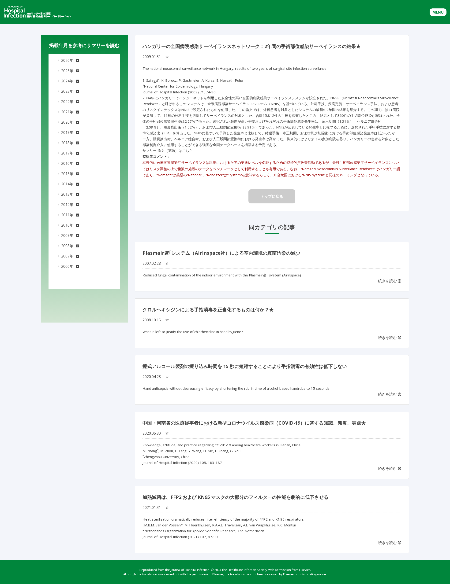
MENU (438, 12)
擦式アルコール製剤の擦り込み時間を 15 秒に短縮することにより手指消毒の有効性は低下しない (244, 366)
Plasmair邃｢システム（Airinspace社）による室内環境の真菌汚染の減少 (221, 253)
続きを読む (388, 280)
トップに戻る (272, 196)
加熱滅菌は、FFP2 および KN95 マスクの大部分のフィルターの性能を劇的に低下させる (235, 497)
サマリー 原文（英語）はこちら (167, 150)
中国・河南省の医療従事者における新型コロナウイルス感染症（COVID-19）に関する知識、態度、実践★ (254, 423)
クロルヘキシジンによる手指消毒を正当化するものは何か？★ (208, 309)
